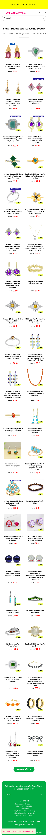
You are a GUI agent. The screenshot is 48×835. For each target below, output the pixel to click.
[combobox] (24, 18)
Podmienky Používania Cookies (24, 813)
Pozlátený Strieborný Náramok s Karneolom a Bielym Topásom (12, 718)
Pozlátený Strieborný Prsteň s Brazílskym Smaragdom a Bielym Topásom (13, 139)
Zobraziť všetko (24, 769)
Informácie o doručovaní (24, 804)
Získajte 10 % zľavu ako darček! (16, 831)
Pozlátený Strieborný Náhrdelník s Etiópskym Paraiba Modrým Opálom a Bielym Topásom (35, 247)
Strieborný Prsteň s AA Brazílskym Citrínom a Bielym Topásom (13, 356)
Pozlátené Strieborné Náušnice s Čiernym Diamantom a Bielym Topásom (12, 102)
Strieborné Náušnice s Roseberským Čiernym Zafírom (35, 754)
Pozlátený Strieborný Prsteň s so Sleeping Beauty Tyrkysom (13, 503)
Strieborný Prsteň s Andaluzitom (12, 645)
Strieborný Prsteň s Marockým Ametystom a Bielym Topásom (13, 211)
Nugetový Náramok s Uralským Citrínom (35, 283)
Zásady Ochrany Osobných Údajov (24, 811)
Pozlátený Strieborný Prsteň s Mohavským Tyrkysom (13, 430)
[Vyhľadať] (43, 18)
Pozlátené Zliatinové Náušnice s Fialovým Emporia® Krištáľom (35, 538)
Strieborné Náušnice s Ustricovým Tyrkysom (12, 465)
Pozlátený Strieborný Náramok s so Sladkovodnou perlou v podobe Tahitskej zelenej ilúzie (35, 681)
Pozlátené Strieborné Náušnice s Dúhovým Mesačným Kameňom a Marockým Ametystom (35, 357)
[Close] (32, 831)
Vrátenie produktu (24, 808)
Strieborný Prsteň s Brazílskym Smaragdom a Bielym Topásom (35, 66)
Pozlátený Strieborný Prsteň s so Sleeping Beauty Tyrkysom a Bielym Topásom (35, 467)
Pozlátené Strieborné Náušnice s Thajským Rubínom (12, 66)
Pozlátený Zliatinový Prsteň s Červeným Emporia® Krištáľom (13, 538)
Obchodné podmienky (24, 806)
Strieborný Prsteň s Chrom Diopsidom (35, 612)
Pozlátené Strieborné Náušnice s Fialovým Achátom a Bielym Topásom (35, 140)
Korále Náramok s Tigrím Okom (35, 502)
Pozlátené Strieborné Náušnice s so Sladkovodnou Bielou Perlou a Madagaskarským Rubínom (35, 575)
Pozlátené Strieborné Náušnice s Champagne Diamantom (35, 718)
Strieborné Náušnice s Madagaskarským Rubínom (35, 102)
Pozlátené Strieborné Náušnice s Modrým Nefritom (35, 431)
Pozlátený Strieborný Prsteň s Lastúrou (35, 645)
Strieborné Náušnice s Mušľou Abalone (12, 612)
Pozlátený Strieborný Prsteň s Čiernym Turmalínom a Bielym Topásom (35, 211)
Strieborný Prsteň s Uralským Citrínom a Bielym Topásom (13, 321)
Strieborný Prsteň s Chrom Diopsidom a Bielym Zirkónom (13, 679)
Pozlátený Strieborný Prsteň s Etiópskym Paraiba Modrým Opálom (35, 176)
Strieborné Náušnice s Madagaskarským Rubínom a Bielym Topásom (12, 755)
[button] (2, 13)
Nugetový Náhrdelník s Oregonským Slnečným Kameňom (35, 393)
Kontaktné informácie (24, 815)
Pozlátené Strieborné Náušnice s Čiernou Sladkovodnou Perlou (12, 574)
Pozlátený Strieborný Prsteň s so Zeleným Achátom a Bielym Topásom (13, 176)
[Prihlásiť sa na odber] (41, 794)
